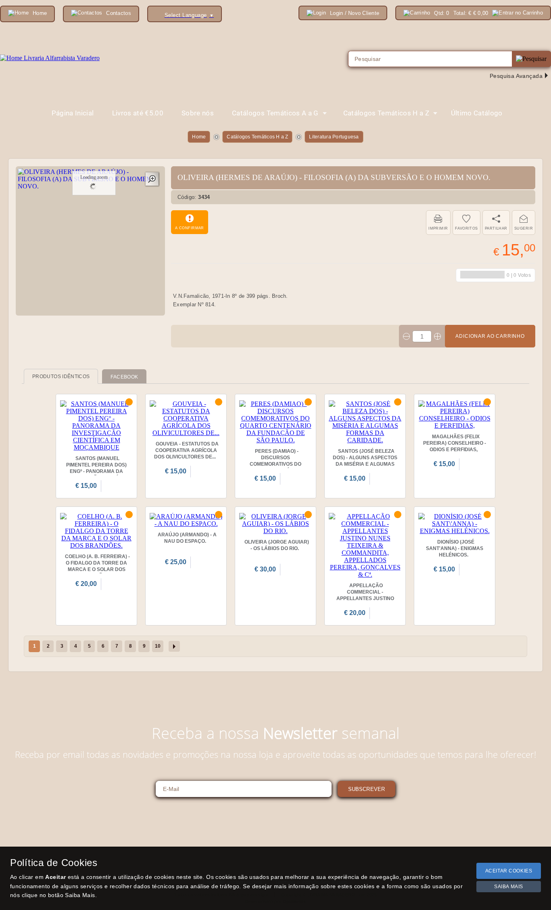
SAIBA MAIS (508, 886)
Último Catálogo (477, 113)
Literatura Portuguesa (334, 137)
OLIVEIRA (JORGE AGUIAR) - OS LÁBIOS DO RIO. (276, 545)
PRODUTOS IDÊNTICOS (61, 376)
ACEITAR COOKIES (508, 870)
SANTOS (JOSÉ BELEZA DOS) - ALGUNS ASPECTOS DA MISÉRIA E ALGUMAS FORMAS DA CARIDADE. (365, 460)
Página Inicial (73, 113)
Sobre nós (198, 113)
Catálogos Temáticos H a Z (257, 137)
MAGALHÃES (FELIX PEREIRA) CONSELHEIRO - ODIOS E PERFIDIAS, (454, 443)
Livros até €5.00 (137, 113)
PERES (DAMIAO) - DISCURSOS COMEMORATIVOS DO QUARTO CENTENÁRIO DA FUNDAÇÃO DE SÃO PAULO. (275, 467)
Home (199, 137)
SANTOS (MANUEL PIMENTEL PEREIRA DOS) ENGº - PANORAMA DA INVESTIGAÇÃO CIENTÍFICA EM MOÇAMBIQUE (96, 471)
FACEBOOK (124, 377)
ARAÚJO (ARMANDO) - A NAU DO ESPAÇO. (187, 538)
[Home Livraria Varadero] (50, 58)
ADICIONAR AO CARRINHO (490, 336)
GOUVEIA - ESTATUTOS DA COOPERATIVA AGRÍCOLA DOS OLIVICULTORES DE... (186, 450)
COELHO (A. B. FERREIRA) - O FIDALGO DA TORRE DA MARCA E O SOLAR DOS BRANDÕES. (97, 566)
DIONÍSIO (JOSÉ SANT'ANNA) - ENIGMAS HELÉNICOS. (454, 548)
